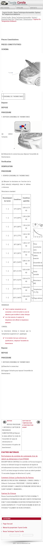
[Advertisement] (21, 29)
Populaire (20, 8)
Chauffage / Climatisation (23, 19)
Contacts (33, 8)
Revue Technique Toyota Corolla (13, 531)
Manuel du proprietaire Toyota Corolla (15, 527)
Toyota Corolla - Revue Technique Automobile (16, 17)
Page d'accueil (5, 8)
